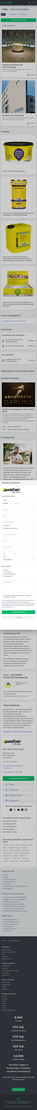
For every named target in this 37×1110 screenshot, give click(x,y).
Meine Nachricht (7, 582)
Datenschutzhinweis (9, 607)
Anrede (5, 500)
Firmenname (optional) (9, 534)
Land (4, 556)
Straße (5, 541)
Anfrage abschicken (18, 612)
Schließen (18, 617)
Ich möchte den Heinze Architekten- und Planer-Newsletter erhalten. (18, 596)
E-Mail (5, 516)
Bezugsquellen (8, 576)
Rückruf (6, 570)
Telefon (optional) (8, 522)
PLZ (4, 553)
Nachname (6, 509)
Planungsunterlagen (10, 574)
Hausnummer (7, 547)
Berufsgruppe (6, 525)
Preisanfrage (7, 572)
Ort (15, 553)
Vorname (16, 503)
